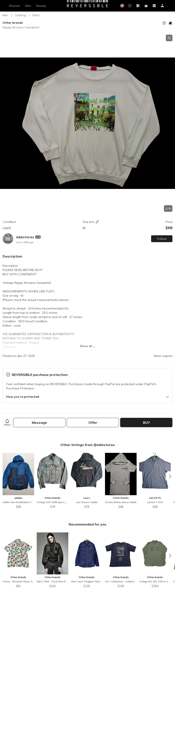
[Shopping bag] (146, 6)
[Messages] (154, 6)
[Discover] (138, 6)
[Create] (130, 6)
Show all (86, 346)
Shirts (36, 15)
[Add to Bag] (170, 23)
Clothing (20, 15)
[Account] (162, 6)
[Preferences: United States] (122, 5)
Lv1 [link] (38, 237)
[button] (87, 123)
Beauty (41, 6)
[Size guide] (97, 222)
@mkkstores (104, 445)
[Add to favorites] (164, 23)
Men (28, 6)
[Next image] (170, 123)
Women (14, 6)
